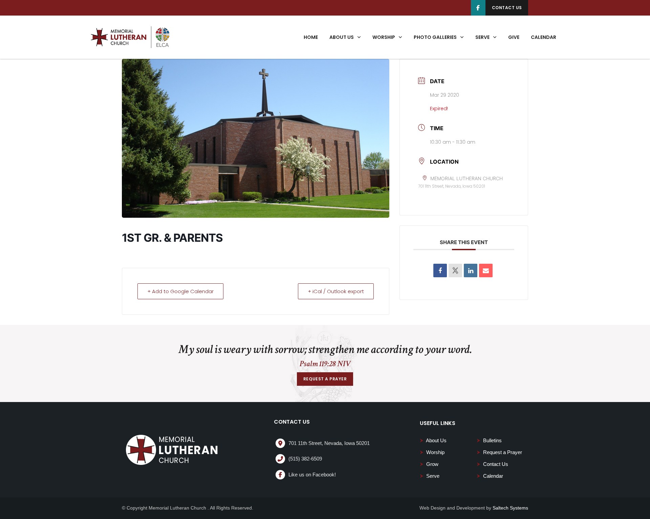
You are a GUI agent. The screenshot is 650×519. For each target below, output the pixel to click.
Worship (432, 452)
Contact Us (492, 464)
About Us (433, 440)
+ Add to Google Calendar (180, 291)
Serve (429, 476)
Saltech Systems (510, 508)
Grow (429, 464)
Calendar (490, 476)
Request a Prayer (499, 452)
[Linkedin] (470, 270)
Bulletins (489, 440)
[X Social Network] (455, 270)
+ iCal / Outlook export (336, 291)
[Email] (486, 270)
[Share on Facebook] (440, 270)
